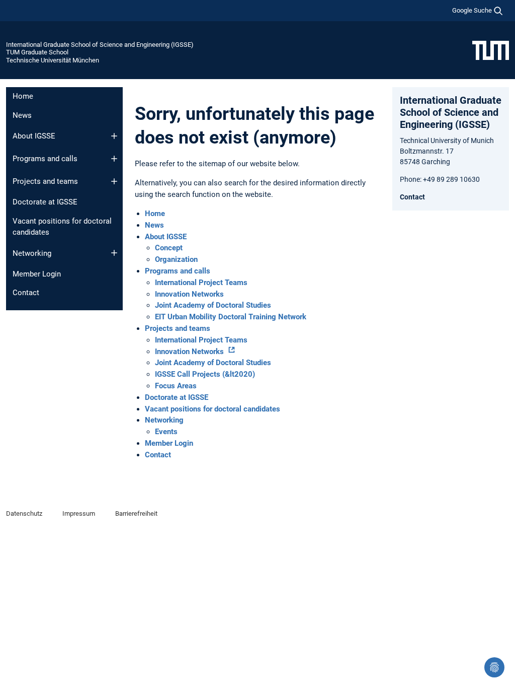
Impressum (78, 513)
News (22, 115)
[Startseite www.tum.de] (490, 49)
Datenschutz (24, 513)
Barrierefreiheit (136, 513)
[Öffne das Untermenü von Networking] (114, 253)
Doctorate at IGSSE (45, 202)
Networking (32, 253)
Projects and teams (45, 181)
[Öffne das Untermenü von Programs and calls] (114, 159)
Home (23, 96)
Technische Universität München (52, 60)
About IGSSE (34, 136)
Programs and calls (45, 158)
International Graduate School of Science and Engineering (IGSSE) (100, 44)
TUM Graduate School (37, 52)
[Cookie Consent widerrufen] (494, 667)
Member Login (37, 274)
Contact (26, 292)
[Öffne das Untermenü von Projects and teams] (114, 181)
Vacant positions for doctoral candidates (62, 227)
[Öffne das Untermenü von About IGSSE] (114, 136)
